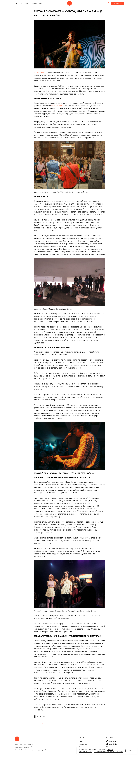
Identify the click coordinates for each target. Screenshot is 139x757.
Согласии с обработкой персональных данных (108, 751)
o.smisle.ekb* (113, 747)
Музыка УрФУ (57, 106)
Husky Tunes (39, 73)
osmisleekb (113, 744)
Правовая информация (22, 747)
